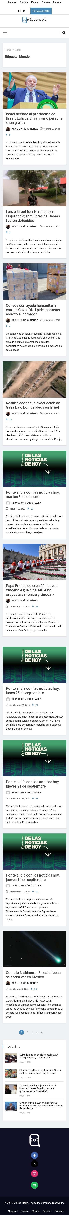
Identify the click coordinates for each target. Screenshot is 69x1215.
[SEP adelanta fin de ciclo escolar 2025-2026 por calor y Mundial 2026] (11, 1058)
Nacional (12, 2)
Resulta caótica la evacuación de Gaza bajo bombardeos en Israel (33, 405)
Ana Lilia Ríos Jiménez (24, 129)
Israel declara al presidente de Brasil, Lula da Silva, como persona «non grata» (34, 118)
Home (8, 50)
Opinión (46, 2)
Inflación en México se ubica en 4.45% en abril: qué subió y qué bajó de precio (40, 1071)
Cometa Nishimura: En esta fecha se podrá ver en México (33, 975)
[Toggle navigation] (5, 33)
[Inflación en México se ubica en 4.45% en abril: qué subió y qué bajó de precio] (11, 1073)
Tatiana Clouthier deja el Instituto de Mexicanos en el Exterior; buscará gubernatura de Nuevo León (38, 1088)
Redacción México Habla (26, 503)
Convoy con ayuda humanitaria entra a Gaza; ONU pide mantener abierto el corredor (33, 310)
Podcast (57, 2)
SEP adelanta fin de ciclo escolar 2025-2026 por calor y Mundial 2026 (39, 1056)
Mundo (34, 2)
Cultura (24, 2)
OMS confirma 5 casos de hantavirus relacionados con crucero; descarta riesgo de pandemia (41, 1105)
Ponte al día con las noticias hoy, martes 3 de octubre (33, 494)
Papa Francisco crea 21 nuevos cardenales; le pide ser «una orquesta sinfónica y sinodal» (31, 590)
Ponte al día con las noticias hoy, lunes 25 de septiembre (33, 691)
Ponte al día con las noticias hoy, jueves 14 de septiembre (33, 877)
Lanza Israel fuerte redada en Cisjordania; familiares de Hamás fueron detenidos (33, 216)
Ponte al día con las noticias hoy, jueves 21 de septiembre (33, 784)
